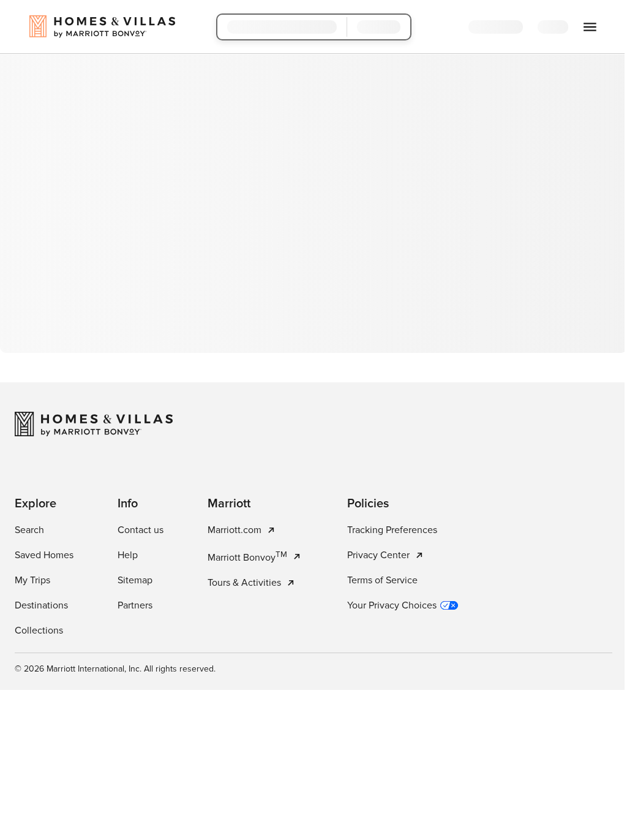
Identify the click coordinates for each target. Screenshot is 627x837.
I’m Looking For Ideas (374, 307)
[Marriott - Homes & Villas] (94, 631)
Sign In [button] (553, 27)
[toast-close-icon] (502, 776)
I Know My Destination (246, 307)
